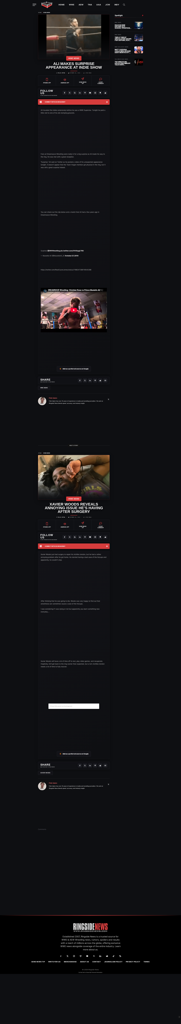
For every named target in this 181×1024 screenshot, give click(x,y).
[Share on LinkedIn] (90, 380)
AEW (81, 5)
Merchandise (70, 961)
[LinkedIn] (80, 93)
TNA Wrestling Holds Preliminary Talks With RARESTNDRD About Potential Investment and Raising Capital (123, 63)
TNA (90, 5)
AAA (98, 5)
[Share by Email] (105, 380)
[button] (124, 4)
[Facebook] (65, 93)
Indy (116, 5)
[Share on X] (85, 380)
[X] (70, 93)
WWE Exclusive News (121, 46)
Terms (147, 961)
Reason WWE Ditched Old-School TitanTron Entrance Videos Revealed (122, 26)
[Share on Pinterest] (95, 380)
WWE (71, 5)
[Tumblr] (93, 956)
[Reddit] (105, 93)
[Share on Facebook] (80, 380)
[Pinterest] (85, 93)
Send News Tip (38, 961)
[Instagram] (95, 93)
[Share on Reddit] (100, 380)
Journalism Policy (113, 961)
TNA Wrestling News (121, 59)
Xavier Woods (45, 773)
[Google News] (75, 93)
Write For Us (54, 961)
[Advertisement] (55, 234)
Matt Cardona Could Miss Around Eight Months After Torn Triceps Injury (123, 51)
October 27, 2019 (71, 256)
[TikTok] (113, 956)
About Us (84, 961)
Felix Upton (61, 73)
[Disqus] (74, 861)
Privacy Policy (133, 961)
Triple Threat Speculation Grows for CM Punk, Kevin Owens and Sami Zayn (123, 39)
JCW (107, 5)
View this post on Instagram (61, 706)
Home (62, 5)
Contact (96, 961)
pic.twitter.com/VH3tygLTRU (72, 251)
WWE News (46, 12)
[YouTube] (90, 93)
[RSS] (120, 956)
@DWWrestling (53, 251)
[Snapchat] (100, 93)
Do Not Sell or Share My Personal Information (90, 972)
